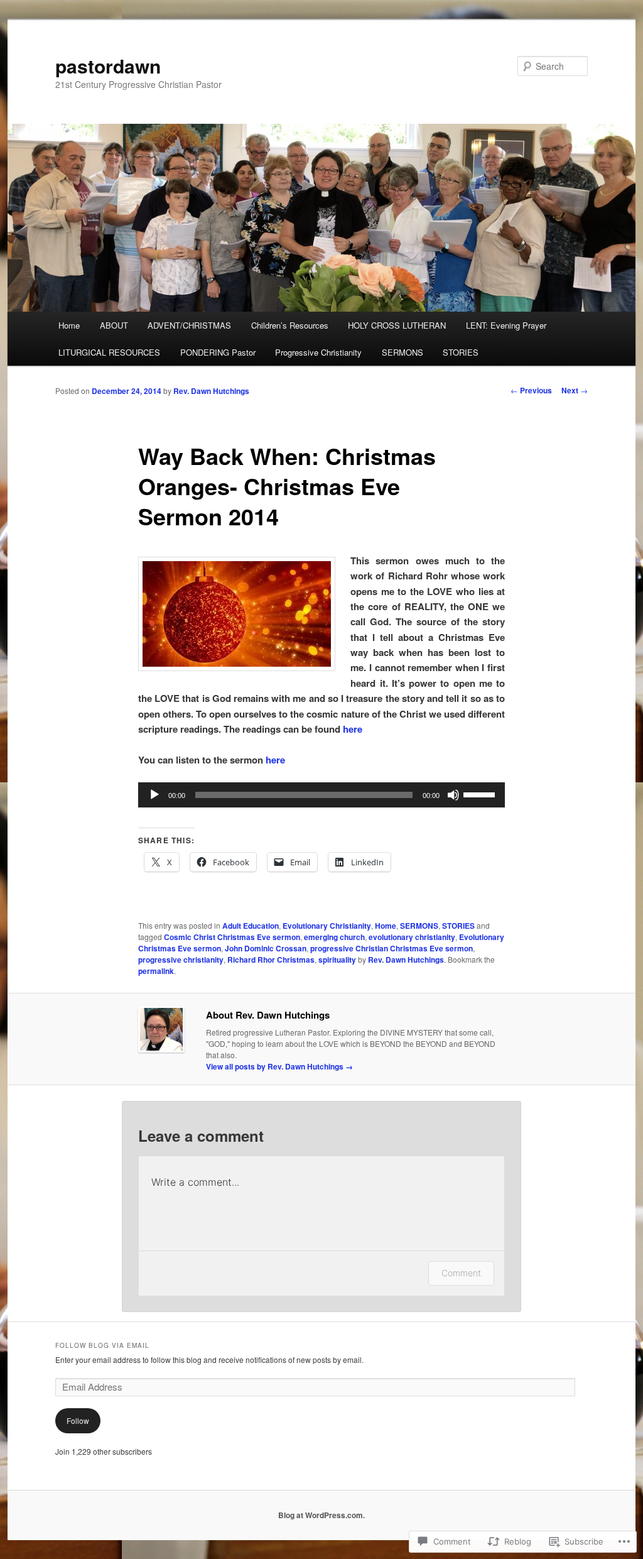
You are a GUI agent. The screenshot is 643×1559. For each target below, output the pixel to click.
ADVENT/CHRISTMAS (189, 325)
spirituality (337, 959)
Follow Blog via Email (102, 1345)
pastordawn (108, 65)
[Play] (154, 795)
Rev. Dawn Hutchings (211, 391)
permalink (156, 970)
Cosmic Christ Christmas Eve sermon (232, 937)
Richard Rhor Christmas (271, 959)
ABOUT (114, 325)
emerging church (334, 937)
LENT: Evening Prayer (506, 325)
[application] (321, 794)
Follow (78, 1420)
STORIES (460, 352)
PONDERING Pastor (218, 352)
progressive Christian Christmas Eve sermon (391, 948)
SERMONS (402, 352)
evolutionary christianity (412, 937)
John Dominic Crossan (265, 948)
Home (69, 325)
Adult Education (250, 925)
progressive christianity (181, 959)
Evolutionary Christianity (327, 925)
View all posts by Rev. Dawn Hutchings (279, 1066)
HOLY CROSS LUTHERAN (397, 325)
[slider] (481, 793)
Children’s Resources (289, 325)
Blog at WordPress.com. (321, 1515)
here (352, 729)
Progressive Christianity (318, 352)
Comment (461, 1272)
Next (574, 390)
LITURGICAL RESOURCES (109, 352)
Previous (531, 390)
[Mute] (453, 795)
